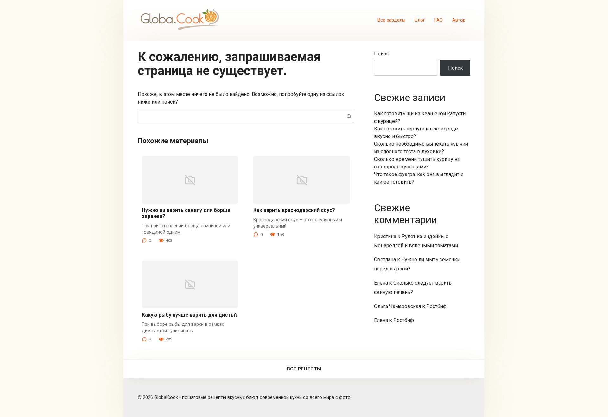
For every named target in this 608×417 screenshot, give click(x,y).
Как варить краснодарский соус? (294, 210)
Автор (459, 20)
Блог (420, 20)
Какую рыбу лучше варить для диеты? (190, 315)
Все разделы (391, 20)
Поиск (381, 54)
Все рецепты (304, 369)
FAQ (438, 20)
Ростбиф (436, 306)
